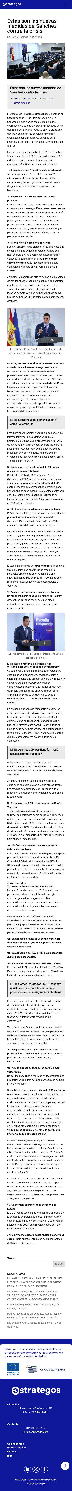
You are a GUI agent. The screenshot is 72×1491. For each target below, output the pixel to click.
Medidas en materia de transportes (33, 98)
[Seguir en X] (36, 1469)
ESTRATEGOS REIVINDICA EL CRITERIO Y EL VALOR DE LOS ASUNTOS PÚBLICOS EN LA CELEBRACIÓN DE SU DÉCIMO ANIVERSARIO (33, 1295)
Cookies (53, 1479)
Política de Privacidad (38, 1479)
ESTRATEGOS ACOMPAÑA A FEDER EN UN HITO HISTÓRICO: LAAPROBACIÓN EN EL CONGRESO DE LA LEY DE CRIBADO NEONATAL (34, 1282)
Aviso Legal (20, 1479)
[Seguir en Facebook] (44, 1469)
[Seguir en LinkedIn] (27, 1469)
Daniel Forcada (20, 37)
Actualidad (36, 37)
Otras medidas (22, 103)
